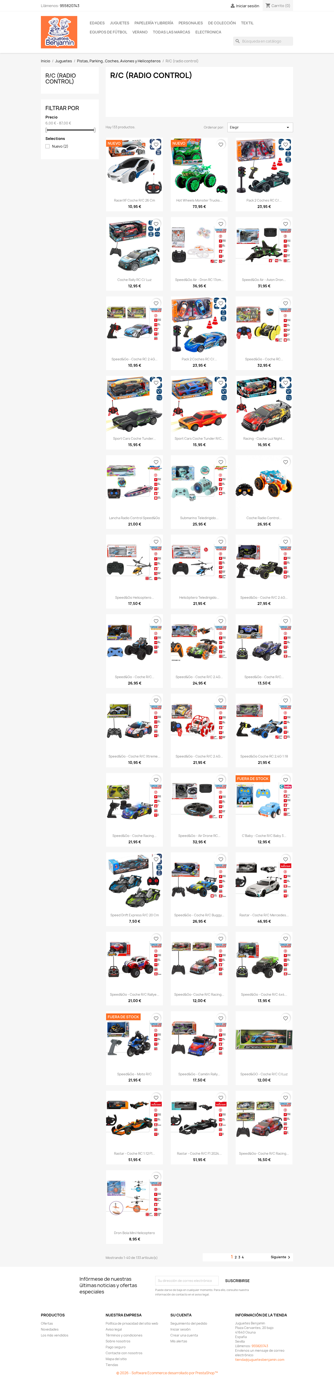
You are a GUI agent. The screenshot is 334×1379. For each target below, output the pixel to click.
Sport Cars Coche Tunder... (134, 438)
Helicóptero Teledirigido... (199, 597)
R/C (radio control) (60, 78)
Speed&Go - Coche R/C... (134, 677)
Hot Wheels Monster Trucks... (199, 200)
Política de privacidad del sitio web (132, 1323)
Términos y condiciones (124, 1335)
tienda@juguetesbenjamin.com (259, 1359)
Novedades (50, 1329)
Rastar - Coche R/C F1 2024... (199, 1153)
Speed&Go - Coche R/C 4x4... (264, 994)
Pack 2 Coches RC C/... (264, 200)
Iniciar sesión (180, 1329)
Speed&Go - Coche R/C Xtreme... (134, 756)
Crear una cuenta (184, 1335)
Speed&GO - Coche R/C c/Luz (264, 1074)
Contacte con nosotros (124, 1353)
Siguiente (281, 1257)
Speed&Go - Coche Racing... (134, 835)
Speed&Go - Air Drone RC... (199, 835)
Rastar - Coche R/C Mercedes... (264, 915)
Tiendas (112, 1365)
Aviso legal (114, 1329)
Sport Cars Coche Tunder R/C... (199, 438)
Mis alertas (178, 1341)
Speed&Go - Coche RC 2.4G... (134, 359)
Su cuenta (181, 1315)
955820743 (69, 5)
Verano (140, 32)
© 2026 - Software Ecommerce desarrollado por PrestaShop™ (167, 1373)
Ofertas (47, 1323)
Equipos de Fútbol (108, 32)
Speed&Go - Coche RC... (264, 359)
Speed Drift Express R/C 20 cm (134, 915)
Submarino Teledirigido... (199, 518)
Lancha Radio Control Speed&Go (134, 518)
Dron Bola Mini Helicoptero (134, 1233)
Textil (247, 22)
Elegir (260, 127)
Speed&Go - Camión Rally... (199, 1074)
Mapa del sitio (116, 1359)
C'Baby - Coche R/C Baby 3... (264, 835)
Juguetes (119, 22)
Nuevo (60, 146)
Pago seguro (116, 1347)
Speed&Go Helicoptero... (134, 597)
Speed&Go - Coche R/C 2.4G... (264, 597)
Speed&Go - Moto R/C (134, 1074)
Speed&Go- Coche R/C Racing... (199, 994)
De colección (222, 22)
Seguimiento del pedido (188, 1323)
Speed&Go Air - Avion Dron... (264, 280)
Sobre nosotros (118, 1341)
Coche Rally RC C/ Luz (134, 280)
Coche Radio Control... (264, 518)
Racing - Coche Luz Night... (264, 438)
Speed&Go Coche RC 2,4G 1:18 (264, 756)
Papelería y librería (154, 22)
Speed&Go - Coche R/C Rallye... (134, 994)
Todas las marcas (171, 32)
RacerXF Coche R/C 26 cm (134, 200)
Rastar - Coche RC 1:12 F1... (134, 1153)
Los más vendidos (54, 1335)
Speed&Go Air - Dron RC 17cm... (199, 280)
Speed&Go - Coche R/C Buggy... (199, 915)
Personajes (191, 22)
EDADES (97, 22)
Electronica (208, 32)
